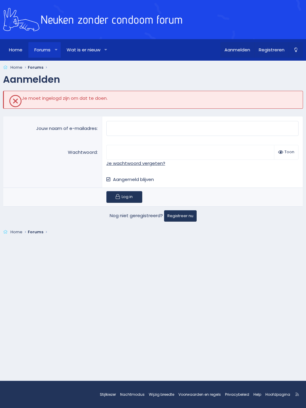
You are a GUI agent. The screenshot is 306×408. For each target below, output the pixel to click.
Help (257, 394)
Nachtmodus (132, 394)
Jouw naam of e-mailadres (66, 128)
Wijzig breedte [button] (161, 394)
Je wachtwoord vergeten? (135, 163)
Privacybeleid (237, 394)
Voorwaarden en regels (199, 394)
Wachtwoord (82, 152)
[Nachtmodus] (296, 50)
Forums (42, 50)
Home (15, 50)
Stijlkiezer (108, 394)
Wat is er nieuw (83, 50)
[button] (56, 50)
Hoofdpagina (277, 394)
